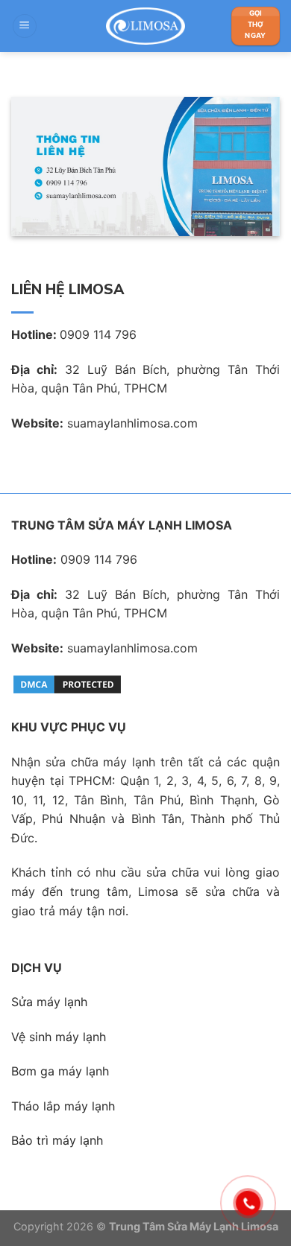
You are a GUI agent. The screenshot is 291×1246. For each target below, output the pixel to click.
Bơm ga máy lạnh (60, 1071)
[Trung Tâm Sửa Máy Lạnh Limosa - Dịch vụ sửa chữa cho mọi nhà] (145, 26)
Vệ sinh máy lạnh (58, 1036)
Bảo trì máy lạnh (57, 1140)
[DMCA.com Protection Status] (67, 683)
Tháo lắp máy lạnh (63, 1106)
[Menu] (25, 26)
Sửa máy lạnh (49, 1001)
